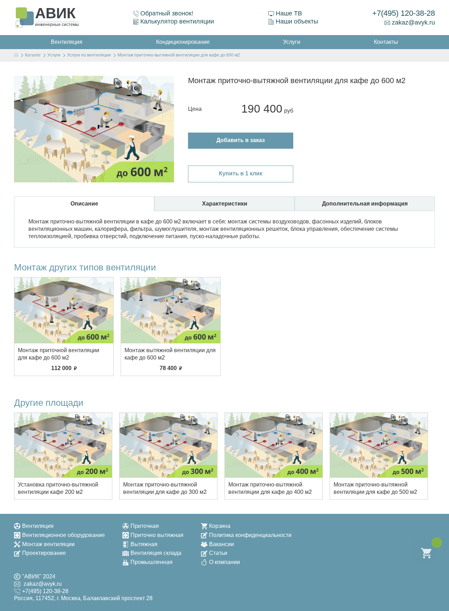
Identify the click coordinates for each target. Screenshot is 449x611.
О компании (224, 562)
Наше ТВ (289, 13)
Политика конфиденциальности (250, 535)
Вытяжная (144, 544)
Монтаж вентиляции (48, 544)
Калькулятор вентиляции (177, 21)
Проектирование (44, 553)
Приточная (144, 526)
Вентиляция (38, 526)
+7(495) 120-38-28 (403, 13)
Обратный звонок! (166, 13)
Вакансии (221, 544)
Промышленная (151, 562)
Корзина (219, 526)
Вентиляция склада (155, 553)
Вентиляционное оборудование (63, 535)
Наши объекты (297, 21)
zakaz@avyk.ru (413, 22)
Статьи (218, 553)
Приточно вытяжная (156, 535)
